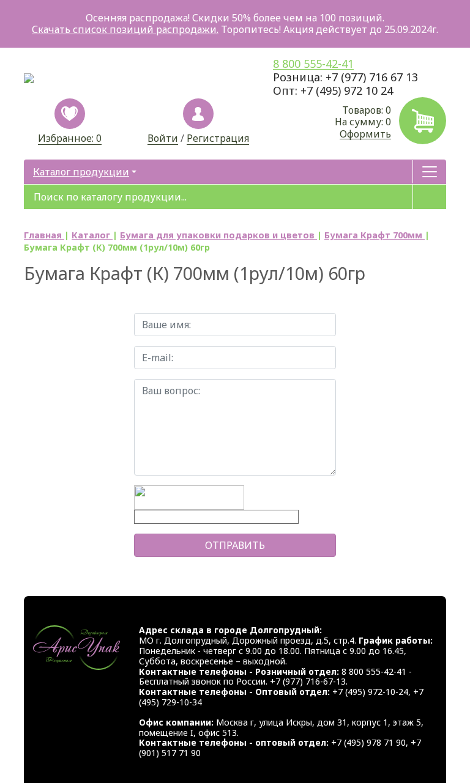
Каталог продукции (81, 171)
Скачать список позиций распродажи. (125, 29)
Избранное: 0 (70, 138)
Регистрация (218, 139)
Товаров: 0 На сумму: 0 (363, 121)
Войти (162, 139)
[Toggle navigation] (429, 171)
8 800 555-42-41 (313, 64)
